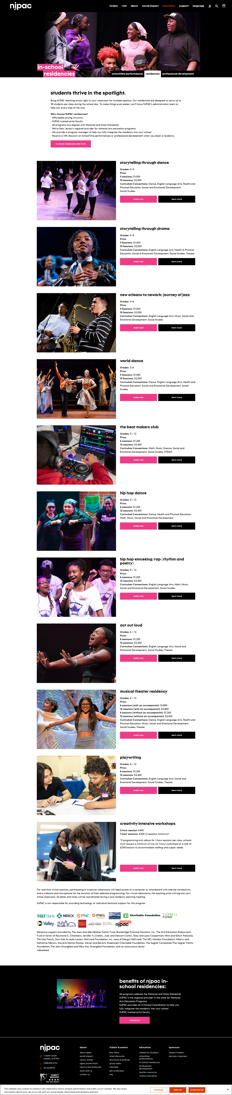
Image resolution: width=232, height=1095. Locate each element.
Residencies (153, 74)
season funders (176, 1052)
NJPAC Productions (89, 1063)
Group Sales (115, 1063)
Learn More (183, 199)
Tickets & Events (118, 1047)
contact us (136, 1020)
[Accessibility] (209, 6)
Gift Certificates (116, 1071)
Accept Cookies (196, 1090)
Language (198, 6)
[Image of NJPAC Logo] (22, 6)
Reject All (178, 1090)
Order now (145, 199)
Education (145, 1047)
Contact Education (148, 1076)
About (83, 1047)
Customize (158, 1090)
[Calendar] (223, 5)
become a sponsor (178, 1056)
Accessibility (49, 1068)
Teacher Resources (148, 1072)
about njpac (86, 1052)
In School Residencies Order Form (72, 144)
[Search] (216, 6)
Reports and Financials (90, 1067)
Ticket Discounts (116, 1056)
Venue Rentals (86, 1059)
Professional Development (178, 74)
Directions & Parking (119, 1059)
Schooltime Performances (127, 74)
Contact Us (85, 1074)
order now (145, 261)
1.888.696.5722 (50, 1063)
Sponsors (174, 1047)
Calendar (113, 1067)
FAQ (111, 1074)
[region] (116, 1090)
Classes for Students (148, 1052)
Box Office (114, 1052)
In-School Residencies (149, 1062)
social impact (86, 1056)
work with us (86, 1071)
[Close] (228, 1089)
